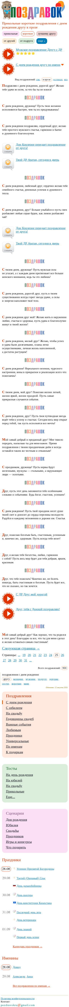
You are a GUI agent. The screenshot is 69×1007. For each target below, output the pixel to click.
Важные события (18, 724)
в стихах (58, 79)
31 (25, 660)
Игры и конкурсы (19, 842)
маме (26, 683)
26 (62, 655)
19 (23, 655)
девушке (53, 679)
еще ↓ (41, 40)
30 (20, 660)
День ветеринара (26, 920)
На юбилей (14, 780)
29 (14, 660)
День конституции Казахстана (34, 903)
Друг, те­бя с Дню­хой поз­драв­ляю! (38, 609)
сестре (5, 683)
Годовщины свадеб (20, 719)
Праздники (14, 735)
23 (45, 655)
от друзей (9, 40)
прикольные (11, 33)
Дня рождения (16, 820)
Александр (19, 976)
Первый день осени (28, 937)
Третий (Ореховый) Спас (31, 878)
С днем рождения (19, 702)
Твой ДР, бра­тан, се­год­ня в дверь (37, 159)
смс (38, 79)
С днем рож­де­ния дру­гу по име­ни (38, 64)
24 (50, 655)
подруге (42, 679)
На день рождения (19, 775)
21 (34, 655)
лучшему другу (47, 33)
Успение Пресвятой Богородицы (35, 868)
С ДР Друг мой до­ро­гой (31, 594)
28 (9, 660)
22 (40, 655)
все (66, 79)
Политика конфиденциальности (17, 998)
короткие (16, 683)
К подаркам (14, 752)
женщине (18, 679)
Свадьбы (12, 831)
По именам (14, 746)
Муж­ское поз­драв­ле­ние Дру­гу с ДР (39, 49)
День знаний (24, 929)
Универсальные (17, 741)
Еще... (10, 797)
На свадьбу (14, 713)
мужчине (30, 679)
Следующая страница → (21, 648)
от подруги (26, 40)
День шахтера (25, 895)
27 (4, 660)
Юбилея (12, 825)
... (19, 655)
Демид (17, 967)
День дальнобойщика (29, 885)
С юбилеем (14, 708)
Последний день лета (29, 912)
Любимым (13, 730)
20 (29, 655)
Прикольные (15, 791)
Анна (30, 976)
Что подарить (16, 847)
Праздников (15, 836)
